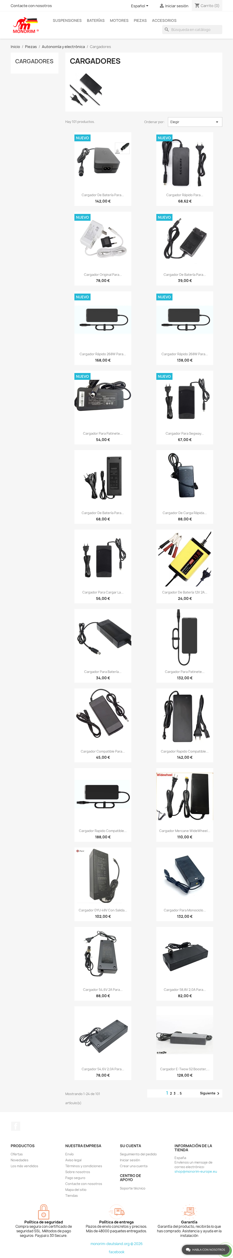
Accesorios (164, 20)
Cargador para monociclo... (185, 910)
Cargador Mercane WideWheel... (184, 831)
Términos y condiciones (83, 1166)
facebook (116, 1252)
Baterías (96, 20)
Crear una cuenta (133, 1166)
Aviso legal (73, 1160)
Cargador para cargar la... (103, 592)
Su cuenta (130, 1145)
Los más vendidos (24, 1166)
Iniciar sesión (130, 1160)
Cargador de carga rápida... (185, 513)
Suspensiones (67, 20)
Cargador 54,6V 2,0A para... (103, 1069)
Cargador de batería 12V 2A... (184, 592)
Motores (119, 20)
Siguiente (210, 1093)
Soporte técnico (132, 1188)
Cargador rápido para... (184, 195)
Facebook (15, 1126)
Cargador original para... (103, 274)
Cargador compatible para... (103, 751)
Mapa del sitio (75, 1189)
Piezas (140, 20)
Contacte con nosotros (31, 5)
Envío (69, 1154)
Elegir (195, 122)
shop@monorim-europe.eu (196, 1171)
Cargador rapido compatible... (185, 751)
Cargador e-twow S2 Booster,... (185, 1069)
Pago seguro (75, 1178)
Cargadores (34, 61)
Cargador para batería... (103, 672)
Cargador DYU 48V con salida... (103, 910)
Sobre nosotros (77, 1172)
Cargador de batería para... (103, 195)
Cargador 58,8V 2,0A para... (185, 989)
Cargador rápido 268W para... (103, 354)
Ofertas (17, 1154)
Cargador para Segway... (185, 433)
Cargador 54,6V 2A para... (103, 989)
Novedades (19, 1160)
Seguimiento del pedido (138, 1154)
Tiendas (71, 1195)
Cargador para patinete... (103, 433)
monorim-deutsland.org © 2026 (117, 1243)
